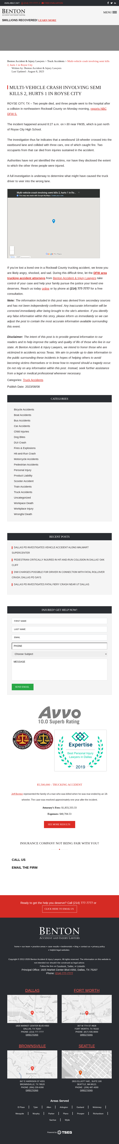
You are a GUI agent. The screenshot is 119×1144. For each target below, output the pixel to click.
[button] (59, 398)
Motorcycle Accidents (26, 459)
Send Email (22, 687)
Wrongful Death (23, 514)
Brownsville (32, 1046)
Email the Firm (24, 867)
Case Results (53, 946)
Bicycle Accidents (24, 409)
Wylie (67, 1120)
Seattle (87, 1046)
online (45, 288)
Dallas (32, 990)
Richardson (98, 1113)
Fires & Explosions (25, 448)
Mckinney (97, 1107)
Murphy (36, 1113)
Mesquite (20, 1113)
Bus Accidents (22, 420)
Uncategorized (22, 497)
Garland (80, 1107)
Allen (49, 1107)
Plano (65, 1113)
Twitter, (70, 966)
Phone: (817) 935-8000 (86, 1032)
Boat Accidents (22, 415)
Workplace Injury (23, 508)
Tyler (35, 1107)
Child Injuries (21, 431)
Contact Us (85, 946)
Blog (76, 946)
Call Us (19, 860)
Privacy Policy (98, 946)
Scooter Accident (24, 481)
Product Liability (23, 475)
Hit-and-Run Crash (25, 453)
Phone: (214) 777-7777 (32, 1032)
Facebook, (62, 966)
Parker (51, 1113)
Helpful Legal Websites (59, 950)
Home (17, 946)
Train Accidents (23, 486)
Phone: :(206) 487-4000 (86, 1087)
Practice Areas (39, 946)
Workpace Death (23, 503)
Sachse (52, 1120)
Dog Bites (19, 437)
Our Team (26, 946)
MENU (107, 12)
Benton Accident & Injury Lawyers (42, 68)
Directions (32, 1035)
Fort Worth (87, 990)
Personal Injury (22, 470)
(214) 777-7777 (31, 3)
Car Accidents (22, 426)
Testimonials (66, 946)
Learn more (47, 20)
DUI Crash (20, 442)
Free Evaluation (53, 3)
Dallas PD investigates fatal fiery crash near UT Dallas (52, 584)
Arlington (64, 1107)
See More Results (59, 824)
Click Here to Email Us (59, 909)
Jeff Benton (17, 794)
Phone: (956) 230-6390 (32, 1087)
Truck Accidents (33, 380)
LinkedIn (81, 966)
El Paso (21, 1107)
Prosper (80, 1113)
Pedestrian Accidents (26, 464)
